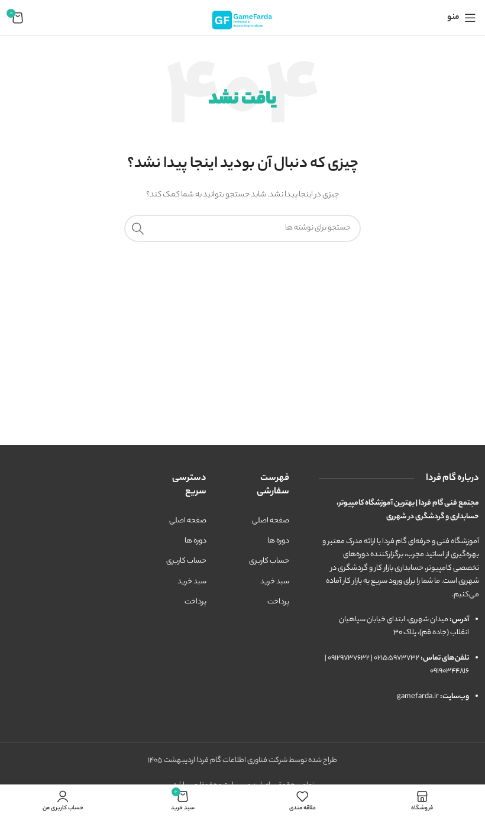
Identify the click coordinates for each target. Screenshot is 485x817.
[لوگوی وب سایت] (242, 17)
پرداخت (278, 602)
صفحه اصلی (270, 521)
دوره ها (278, 541)
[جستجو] (137, 228)
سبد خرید (274, 582)
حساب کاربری (269, 561)
